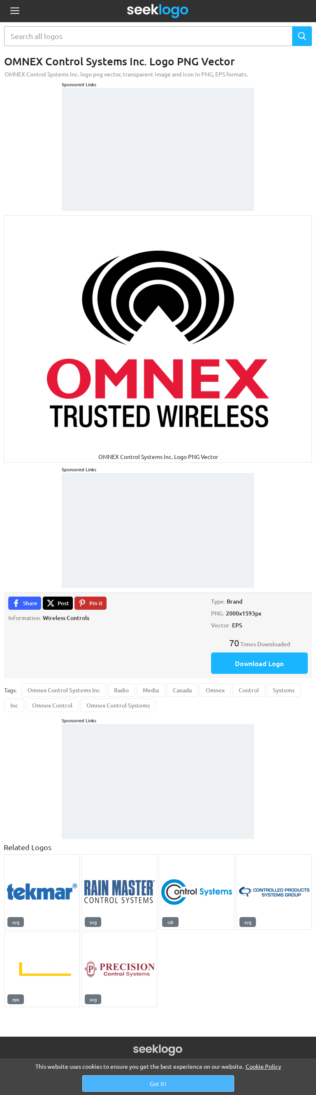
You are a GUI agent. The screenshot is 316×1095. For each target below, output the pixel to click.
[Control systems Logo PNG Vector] (197, 892)
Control (249, 690)
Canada (182, 690)
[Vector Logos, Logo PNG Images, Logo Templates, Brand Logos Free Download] (158, 11)
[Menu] (14, 11)
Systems (284, 690)
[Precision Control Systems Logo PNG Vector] (119, 969)
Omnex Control (52, 705)
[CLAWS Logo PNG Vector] (42, 969)
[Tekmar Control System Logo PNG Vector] (42, 892)
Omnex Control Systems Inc (64, 690)
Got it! (158, 1083)
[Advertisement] (158, 139)
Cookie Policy (263, 1066)
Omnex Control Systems (118, 705)
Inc (14, 705)
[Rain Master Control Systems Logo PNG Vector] (119, 892)
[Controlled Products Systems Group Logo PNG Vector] (274, 892)
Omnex (215, 690)
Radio (121, 690)
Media (151, 690)
